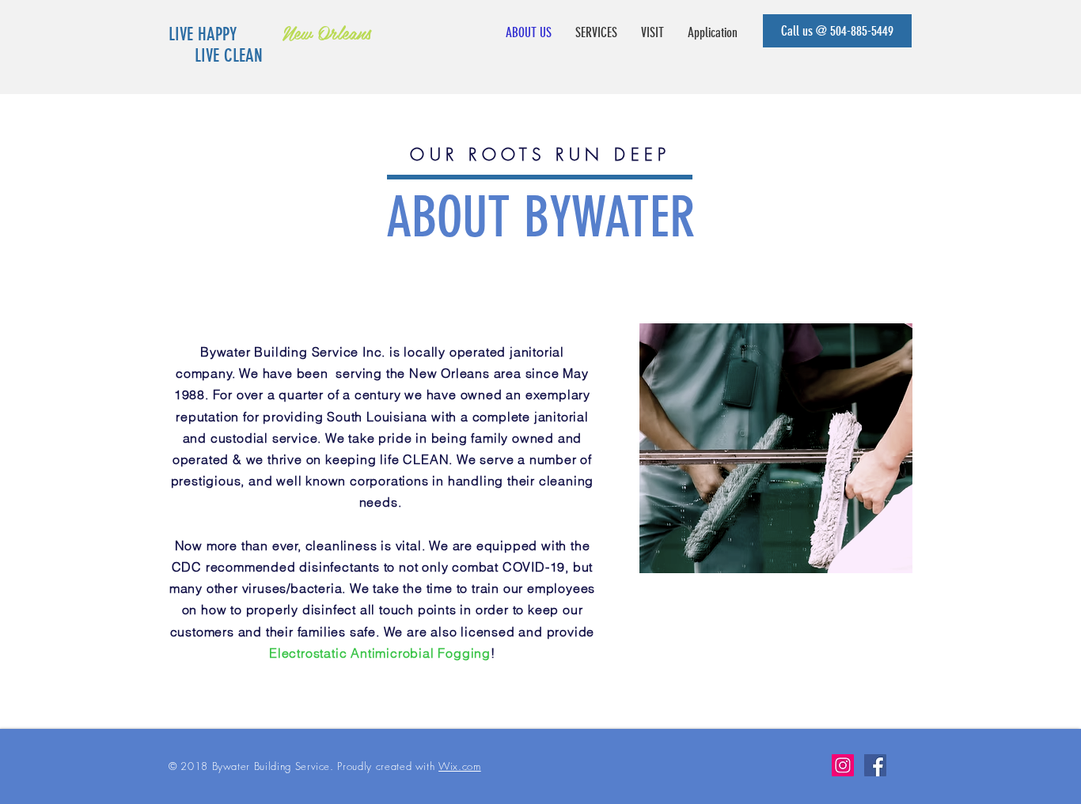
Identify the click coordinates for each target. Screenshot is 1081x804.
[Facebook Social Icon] (875, 765)
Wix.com (459, 766)
